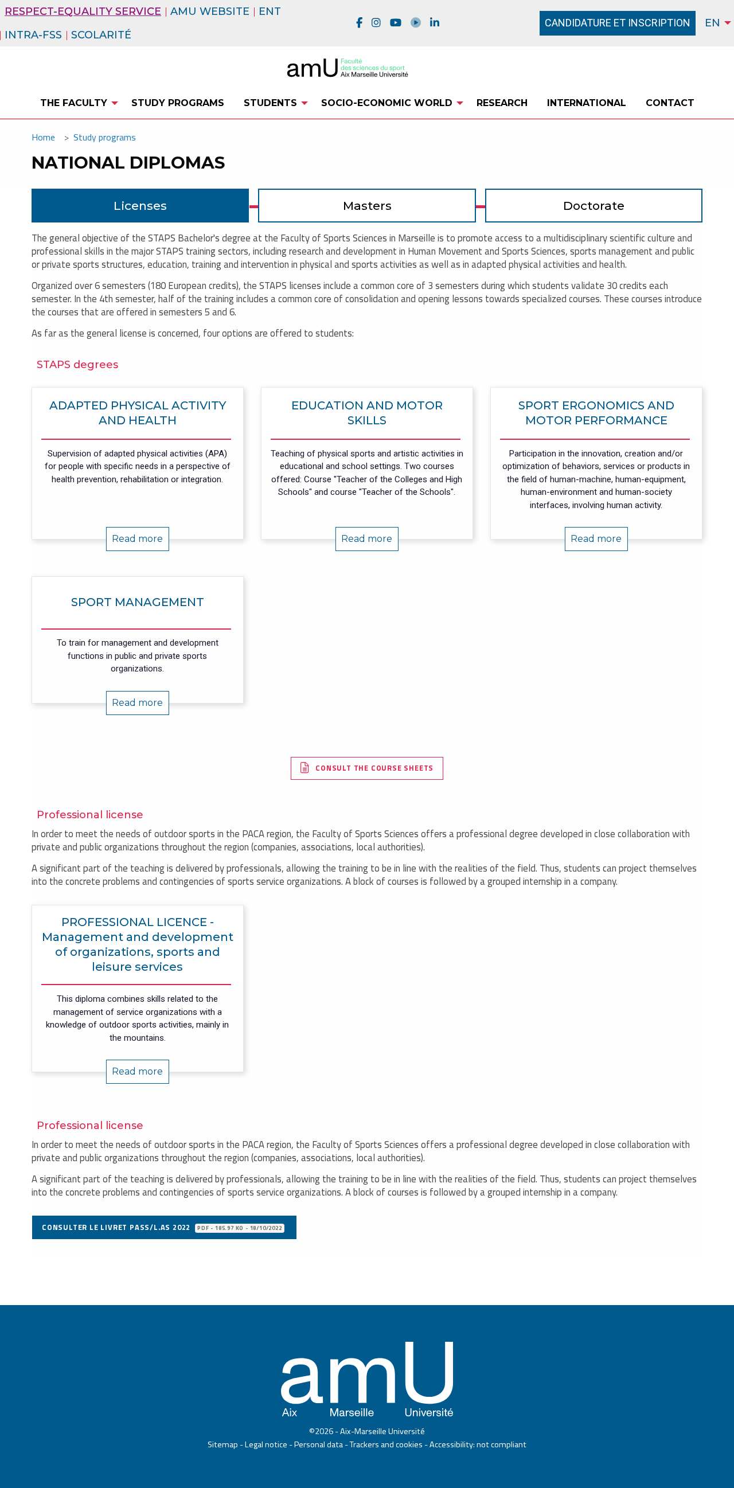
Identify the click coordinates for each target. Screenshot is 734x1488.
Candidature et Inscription (617, 23)
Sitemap (223, 1444)
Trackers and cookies (386, 1444)
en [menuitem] (712, 23)
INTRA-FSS (33, 35)
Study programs (104, 137)
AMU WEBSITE (209, 11)
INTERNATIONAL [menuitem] (586, 102)
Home (43, 137)
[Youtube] (395, 22)
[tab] (140, 205)
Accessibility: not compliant (478, 1444)
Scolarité (101, 35)
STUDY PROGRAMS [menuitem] (177, 102)
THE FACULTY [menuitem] (73, 102)
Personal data (318, 1444)
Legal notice (266, 1444)
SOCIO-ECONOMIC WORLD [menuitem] (386, 102)
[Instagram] (376, 22)
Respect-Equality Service (83, 11)
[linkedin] (434, 22)
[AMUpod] (415, 22)
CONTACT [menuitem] (670, 102)
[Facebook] (359, 22)
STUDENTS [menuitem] (270, 102)
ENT (270, 11)
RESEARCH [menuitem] (502, 102)
